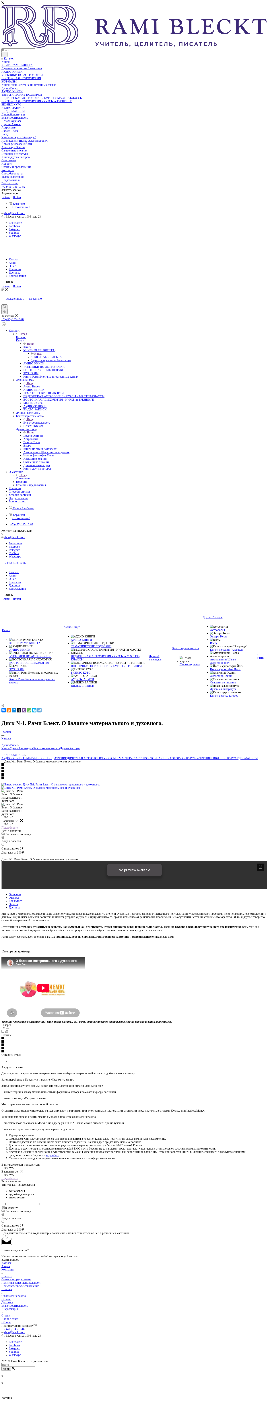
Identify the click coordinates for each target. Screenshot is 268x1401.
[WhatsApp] (29, 710)
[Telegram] (39, 710)
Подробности (9, 827)
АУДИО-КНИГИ (12, 758)
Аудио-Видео (31, 386)
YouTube (14, 232)
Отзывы (14, 897)
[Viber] (24, 710)
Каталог (14, 259)
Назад (23, 333)
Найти (6, 1368)
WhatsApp (15, 235)
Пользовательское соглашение (20, 1285)
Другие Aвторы (33, 435)
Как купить (16, 900)
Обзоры (6, 1322)
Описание (15, 894)
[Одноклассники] (9, 710)
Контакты (15, 269)
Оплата (13, 904)
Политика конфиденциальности (21, 1282)
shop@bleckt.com (14, 213)
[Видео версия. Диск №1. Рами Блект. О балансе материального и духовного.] (50, 784)
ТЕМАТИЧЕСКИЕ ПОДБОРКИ (43, 758)
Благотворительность (36, 422)
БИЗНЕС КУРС (225, 758)
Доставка (14, 272)
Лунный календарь (21, 748)
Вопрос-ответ (9, 1318)
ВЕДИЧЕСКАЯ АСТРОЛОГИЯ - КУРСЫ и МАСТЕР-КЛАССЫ (103, 758)
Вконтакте (15, 222)
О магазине (23, 478)
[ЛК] (3, 302)
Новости (6, 1276)
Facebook (14, 226)
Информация (9, 1308)
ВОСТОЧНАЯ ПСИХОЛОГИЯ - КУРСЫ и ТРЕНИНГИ (179, 758)
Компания (7, 1269)
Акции (13, 262)
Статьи (5, 1315)
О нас (12, 266)
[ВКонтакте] (3, 710)
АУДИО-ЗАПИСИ (246, 758)
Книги (27, 347)
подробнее (52, 1155)
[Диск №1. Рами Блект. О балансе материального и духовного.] (41, 787)
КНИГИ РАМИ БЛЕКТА (46, 356)
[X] (19, 710)
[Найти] (4, 54)
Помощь (6, 1289)
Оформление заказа (13, 1295)
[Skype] (34, 710)
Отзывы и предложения (16, 1279)
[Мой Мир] (14, 710)
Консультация (17, 275)
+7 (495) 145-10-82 (13, 186)
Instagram (14, 229)
